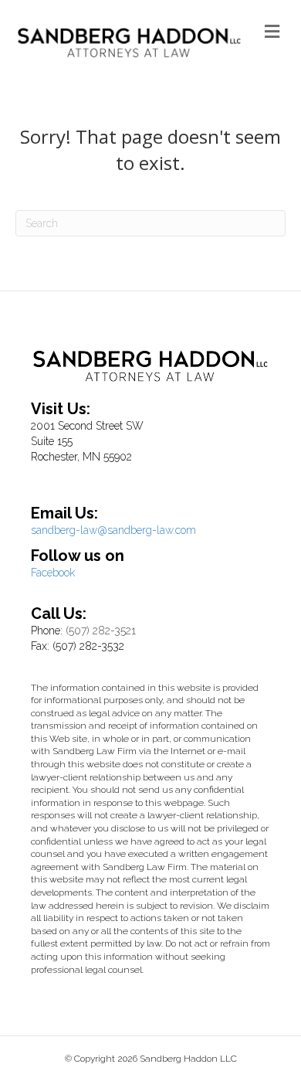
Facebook (53, 572)
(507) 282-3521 (101, 630)
